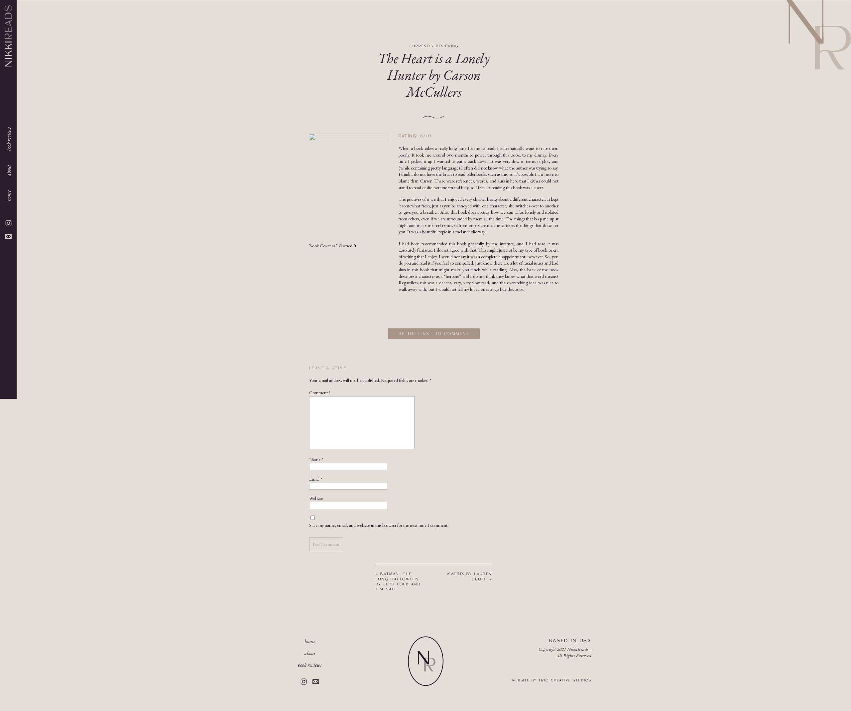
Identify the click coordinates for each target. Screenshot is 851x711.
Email (315, 479)
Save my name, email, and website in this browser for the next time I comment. (378, 525)
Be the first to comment (434, 334)
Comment (319, 393)
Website (316, 498)
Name (316, 459)
